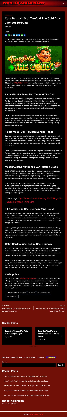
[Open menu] (63, 3)
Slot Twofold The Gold (28, 278)
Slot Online (31, 292)
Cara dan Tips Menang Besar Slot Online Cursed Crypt (48, 333)
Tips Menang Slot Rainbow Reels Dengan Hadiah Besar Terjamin (50, 308)
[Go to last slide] (4, 336)
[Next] (62, 336)
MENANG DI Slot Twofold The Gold (16, 292)
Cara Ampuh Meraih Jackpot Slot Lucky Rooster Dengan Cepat (26, 381)
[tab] (31, 346)
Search (4, 362)
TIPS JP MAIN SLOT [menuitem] (20, 83)
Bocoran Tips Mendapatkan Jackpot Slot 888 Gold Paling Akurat (26, 395)
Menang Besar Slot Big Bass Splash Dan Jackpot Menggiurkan (16, 308)
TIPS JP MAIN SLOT (12, 296)
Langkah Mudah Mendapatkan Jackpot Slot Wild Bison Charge (26, 390)
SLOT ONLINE (8, 15)
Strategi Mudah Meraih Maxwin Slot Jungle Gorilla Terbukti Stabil (27, 386)
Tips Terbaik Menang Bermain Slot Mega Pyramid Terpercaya (25, 376)
